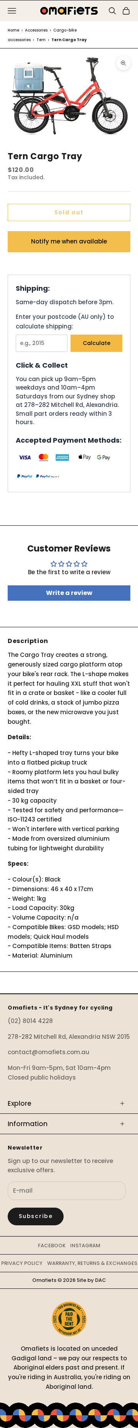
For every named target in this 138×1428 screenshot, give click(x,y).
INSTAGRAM (85, 1245)
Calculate (96, 343)
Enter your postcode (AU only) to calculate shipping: (65, 321)
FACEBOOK (52, 1245)
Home (13, 30)
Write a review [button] (69, 592)
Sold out (69, 212)
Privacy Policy (22, 1263)
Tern (41, 40)
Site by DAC (91, 1280)
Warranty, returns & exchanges (92, 1263)
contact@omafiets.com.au (48, 1052)
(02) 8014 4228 (30, 1021)
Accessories (36, 30)
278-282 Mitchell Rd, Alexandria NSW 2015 (69, 1037)
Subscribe (36, 1216)
